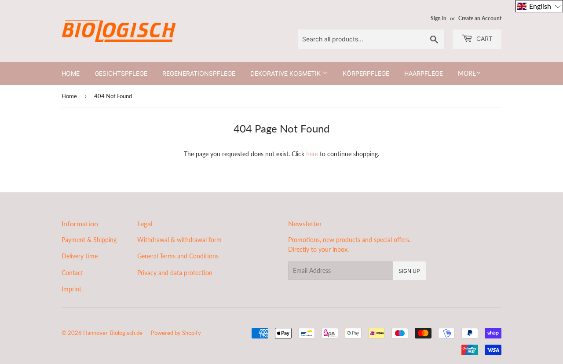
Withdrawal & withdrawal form (179, 239)
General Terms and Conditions (178, 256)
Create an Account (479, 18)
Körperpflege (366, 73)
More (467, 73)
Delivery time (80, 256)
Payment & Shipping (89, 239)
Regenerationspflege (198, 73)
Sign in (438, 18)
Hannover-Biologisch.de (113, 332)
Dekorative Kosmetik (286, 73)
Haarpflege (423, 73)
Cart (484, 38)
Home (71, 73)
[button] (539, 6)
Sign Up (409, 271)
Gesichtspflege (121, 73)
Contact (72, 272)
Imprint (71, 289)
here (312, 154)
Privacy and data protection (174, 272)
